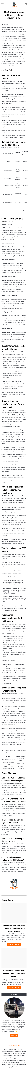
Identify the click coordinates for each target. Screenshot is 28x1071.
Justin (14, 891)
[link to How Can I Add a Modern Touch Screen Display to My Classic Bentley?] (14, 958)
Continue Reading (14, 944)
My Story (14, 1035)
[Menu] (2, 4)
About (10, 1046)
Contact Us (16, 1046)
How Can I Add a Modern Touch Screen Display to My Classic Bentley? (14, 973)
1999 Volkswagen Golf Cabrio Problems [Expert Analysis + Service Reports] (14, 928)
